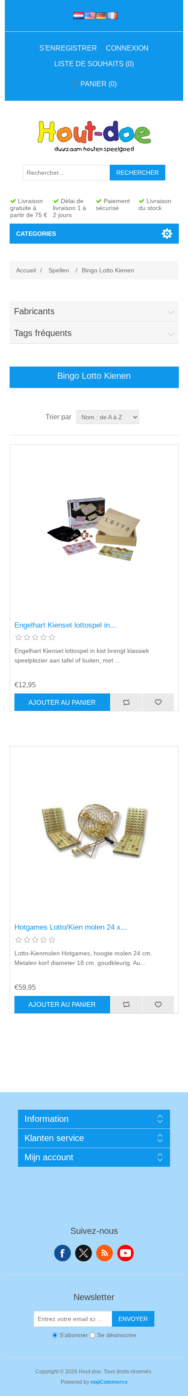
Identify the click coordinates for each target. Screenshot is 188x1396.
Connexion (127, 48)
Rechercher (137, 172)
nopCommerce (109, 1382)
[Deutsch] (99, 16)
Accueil (26, 270)
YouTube (125, 1253)
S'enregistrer (68, 48)
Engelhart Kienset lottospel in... (65, 625)
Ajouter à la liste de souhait (158, 702)
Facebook (62, 1253)
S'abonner (73, 1334)
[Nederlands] (77, 16)
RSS (104, 1253)
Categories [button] (36, 233)
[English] (88, 16)
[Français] (111, 16)
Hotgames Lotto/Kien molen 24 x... (70, 927)
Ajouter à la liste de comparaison (126, 702)
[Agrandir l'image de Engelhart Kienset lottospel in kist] (94, 528)
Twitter (83, 1253)
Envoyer (133, 1318)
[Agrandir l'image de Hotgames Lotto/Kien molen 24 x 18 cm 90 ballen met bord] (94, 830)
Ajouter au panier (62, 702)
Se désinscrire (116, 1334)
